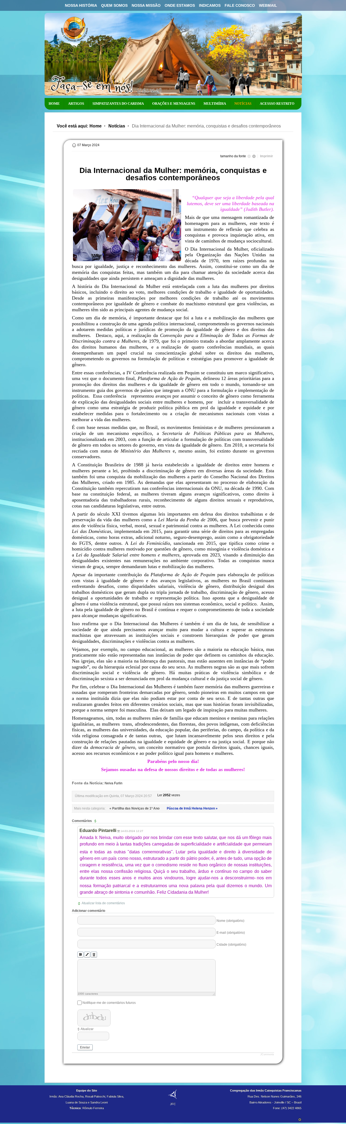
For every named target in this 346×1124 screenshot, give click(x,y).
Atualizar (87, 1029)
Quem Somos (114, 5)
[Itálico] (87, 955)
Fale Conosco (240, 5)
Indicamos (210, 5)
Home (95, 126)
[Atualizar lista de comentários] (96, 820)
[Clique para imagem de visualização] (127, 261)
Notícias (116, 126)
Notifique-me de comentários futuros (109, 1003)
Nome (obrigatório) (230, 920)
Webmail (268, 5)
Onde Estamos (180, 5)
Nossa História (81, 5)
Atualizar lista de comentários (103, 903)
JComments (267, 1054)
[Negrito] (80, 955)
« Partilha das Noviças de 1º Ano (134, 808)
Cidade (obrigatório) (231, 944)
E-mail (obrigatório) (231, 932)
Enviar (85, 1047)
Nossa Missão (146, 5)
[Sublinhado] (94, 955)
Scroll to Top (299, 1119)
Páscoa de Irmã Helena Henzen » (192, 808)
